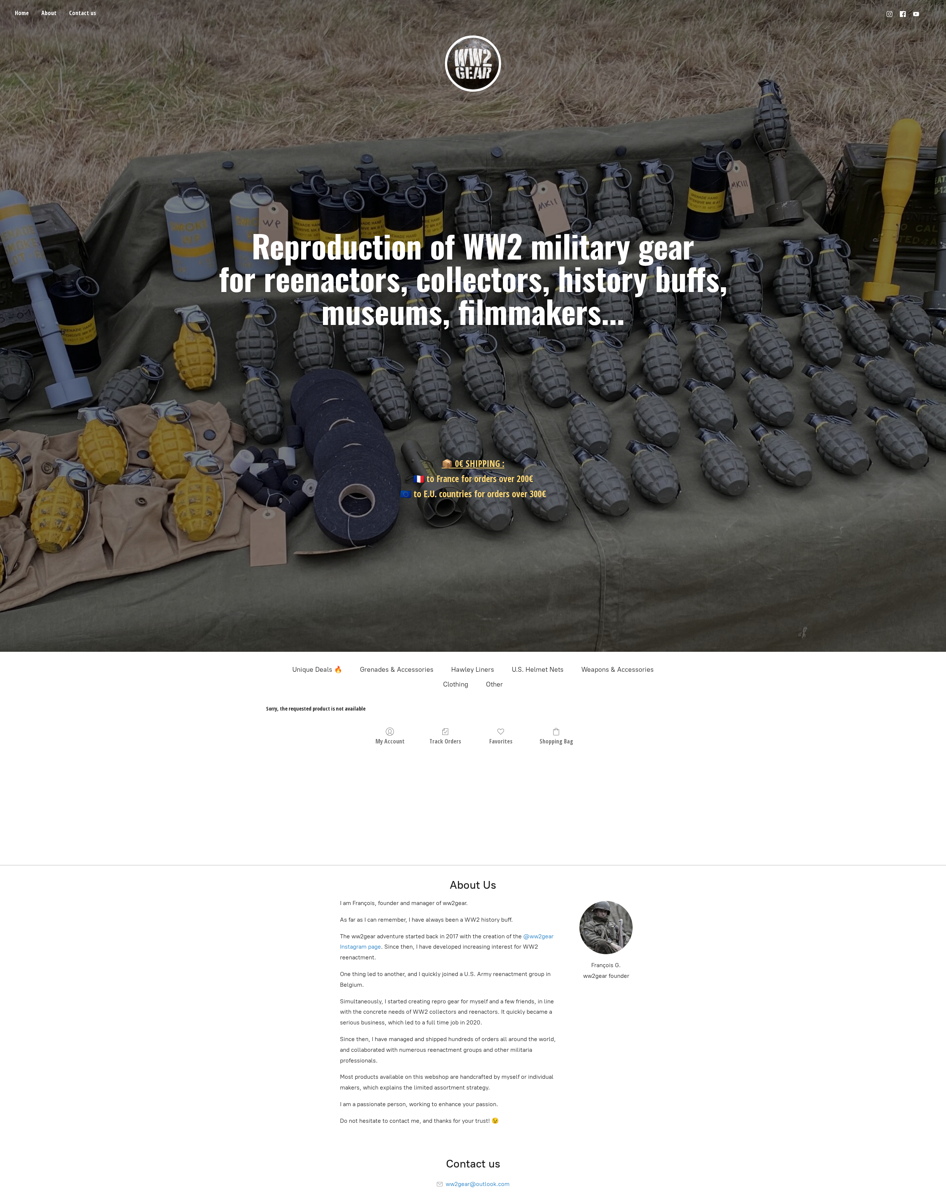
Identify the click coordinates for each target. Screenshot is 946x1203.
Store (21, 14)
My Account (390, 741)
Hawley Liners (472, 669)
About (49, 13)
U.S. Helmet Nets (538, 669)
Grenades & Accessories (396, 669)
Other (494, 684)
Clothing (455, 684)
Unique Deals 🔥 (317, 669)
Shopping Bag (556, 741)
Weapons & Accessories (617, 669)
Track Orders (445, 741)
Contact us (82, 13)
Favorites (501, 741)
